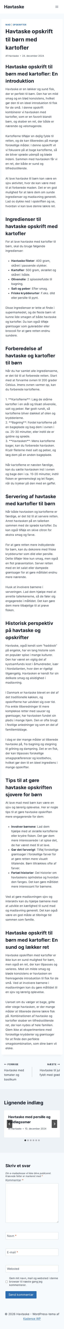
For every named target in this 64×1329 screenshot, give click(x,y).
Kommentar (14, 1180)
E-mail (12, 1252)
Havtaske (13, 55)
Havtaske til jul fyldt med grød (50, 1070)
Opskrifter (19, 24)
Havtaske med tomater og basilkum (14, 1072)
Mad (8, 24)
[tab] (25, 1140)
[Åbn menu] (57, 6)
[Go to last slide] (9, 1124)
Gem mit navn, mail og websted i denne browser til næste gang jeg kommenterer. (33, 1282)
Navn (12, 1236)
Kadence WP (32, 1318)
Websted (13, 1268)
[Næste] (54, 1124)
